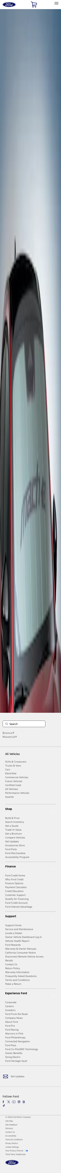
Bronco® (8, 733)
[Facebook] (4, 1102)
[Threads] (23, 1102)
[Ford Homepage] (12, 1164)
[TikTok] (4, 1105)
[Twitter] (8, 1102)
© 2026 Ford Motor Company (18, 1117)
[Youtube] (14, 1102)
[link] (9, 1121)
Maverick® (10, 737)
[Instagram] (19, 1102)
